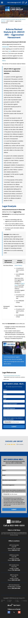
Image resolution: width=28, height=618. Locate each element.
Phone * (5, 394)
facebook (9, 612)
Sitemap (25, 600)
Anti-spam (17, 601)
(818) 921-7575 (16, 550)
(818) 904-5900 (16, 560)
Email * (5, 399)
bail (9, 51)
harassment (5, 46)
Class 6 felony (18, 265)
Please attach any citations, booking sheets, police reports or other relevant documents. (14, 491)
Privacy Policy (10, 601)
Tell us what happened (9, 408)
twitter (14, 612)
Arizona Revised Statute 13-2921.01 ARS (12, 375)
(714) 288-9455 (16, 570)
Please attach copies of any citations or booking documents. (13, 418)
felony (4, 60)
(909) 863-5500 (16, 588)
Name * (5, 389)
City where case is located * (10, 404)
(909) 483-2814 (16, 580)
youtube (19, 612)
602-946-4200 (17, 525)
